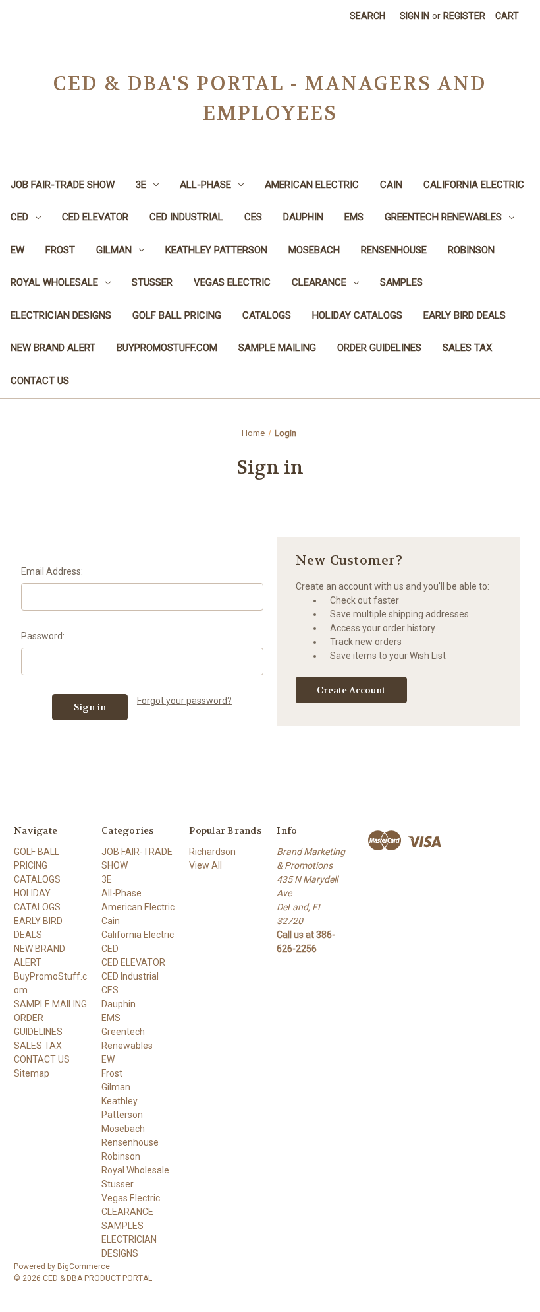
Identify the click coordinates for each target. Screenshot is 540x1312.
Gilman (114, 250)
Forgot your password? (184, 700)
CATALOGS (266, 315)
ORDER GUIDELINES (379, 348)
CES (253, 217)
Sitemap (31, 1073)
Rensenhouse (394, 250)
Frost (60, 250)
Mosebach (314, 250)
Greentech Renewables (443, 217)
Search (367, 16)
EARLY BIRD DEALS (464, 315)
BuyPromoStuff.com (167, 348)
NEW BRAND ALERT (53, 348)
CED (19, 217)
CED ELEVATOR (95, 217)
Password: (43, 636)
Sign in (414, 16)
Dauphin (303, 217)
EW (17, 250)
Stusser (152, 282)
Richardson (212, 851)
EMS (354, 217)
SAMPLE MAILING (277, 348)
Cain (391, 185)
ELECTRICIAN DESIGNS (61, 315)
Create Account (351, 690)
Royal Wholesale (54, 282)
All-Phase (205, 185)
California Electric (473, 185)
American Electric (312, 185)
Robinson (471, 250)
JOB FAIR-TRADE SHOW (63, 185)
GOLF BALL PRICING (176, 315)
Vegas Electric (232, 282)
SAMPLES (401, 282)
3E (141, 185)
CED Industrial (186, 217)
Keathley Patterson (216, 250)
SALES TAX (467, 348)
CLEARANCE (319, 282)
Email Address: (52, 571)
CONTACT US (40, 381)
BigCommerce (83, 1266)
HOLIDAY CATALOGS (357, 315)
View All (205, 865)
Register (464, 16)
